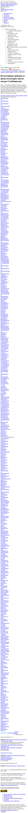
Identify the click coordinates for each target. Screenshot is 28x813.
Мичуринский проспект (4, 247)
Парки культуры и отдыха (14, 54)
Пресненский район (4, 500)
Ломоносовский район (5, 476)
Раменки (4, 336)
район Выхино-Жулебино (5, 533)
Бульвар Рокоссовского (4, 145)
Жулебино (4, 184)
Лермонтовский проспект (5, 223)
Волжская (4, 161)
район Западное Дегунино (4, 543)
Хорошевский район (4, 724)
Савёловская (5, 342)
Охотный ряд (5, 288)
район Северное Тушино (5, 640)
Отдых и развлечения (9, 18)
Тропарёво (5, 378)
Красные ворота (4, 206)
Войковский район (4, 458)
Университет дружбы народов (5, 401)
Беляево (5, 129)
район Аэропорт (5, 503)
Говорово (4, 170)
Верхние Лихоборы (4, 152)
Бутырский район (3, 455)
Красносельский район (5, 474)
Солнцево (4, 355)
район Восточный (4, 530)
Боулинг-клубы (12, 35)
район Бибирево (4, 507)
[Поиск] (15, 1)
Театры (10, 60)
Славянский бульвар (4, 349)
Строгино (4, 362)
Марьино (4, 237)
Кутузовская (5, 218)
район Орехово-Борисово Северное (5, 603)
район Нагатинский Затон (4, 590)
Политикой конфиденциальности (9, 810)
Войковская (4, 157)
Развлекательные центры (14, 57)
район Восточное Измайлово (4, 527)
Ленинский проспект (4, 220)
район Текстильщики (4, 657)
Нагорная (4, 253)
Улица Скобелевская (5, 396)
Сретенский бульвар (4, 358)
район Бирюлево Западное (5, 513)
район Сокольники (5, 648)
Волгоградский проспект (4, 159)
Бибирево (4, 130)
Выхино (5, 169)
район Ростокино (4, 630)
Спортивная (4, 356)
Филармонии (11, 63)
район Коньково (4, 554)
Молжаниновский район (5, 487)
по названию (11, 733)
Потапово (4, 318)
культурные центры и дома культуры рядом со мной (14, 95)
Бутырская (4, 149)
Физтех (5, 402)
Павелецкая (4, 289)
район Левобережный (4, 568)
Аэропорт (4, 115)
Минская (5, 244)
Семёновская (5, 346)
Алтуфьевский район (4, 444)
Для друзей (6, 16)
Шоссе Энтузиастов (5, 424)
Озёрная (3, 277)
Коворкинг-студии (13, 44)
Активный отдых (8, 13)
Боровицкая (4, 138)
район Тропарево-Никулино (4, 662)
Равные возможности (6, 759)
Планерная (4, 308)
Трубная (3, 379)
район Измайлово (4, 550)
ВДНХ (3, 150)
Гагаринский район (4, 460)
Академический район (5, 439)
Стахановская (5, 360)
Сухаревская (5, 364)
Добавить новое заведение (7, 5)
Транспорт (6, 22)
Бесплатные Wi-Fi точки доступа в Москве (14, 794)
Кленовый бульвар (4, 192)
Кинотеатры (11, 42)
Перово (5, 297)
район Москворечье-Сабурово (4, 586)
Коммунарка (5, 196)
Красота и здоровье (8, 17)
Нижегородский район (5, 492)
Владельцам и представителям (11, 801)
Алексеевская (5, 109)
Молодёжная (5, 249)
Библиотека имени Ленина (4, 133)
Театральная (4, 370)
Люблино (5, 232)
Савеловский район (5, 713)
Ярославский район (4, 730)
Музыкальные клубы (13, 50)
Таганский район (3, 716)
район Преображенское (5, 623)
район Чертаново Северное (4, 686)
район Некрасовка (5, 592)
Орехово (4, 287)
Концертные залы (12, 45)
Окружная (4, 279)
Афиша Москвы (8, 795)
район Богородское (5, 515)
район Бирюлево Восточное (5, 510)
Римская (5, 340)
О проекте (6, 799)
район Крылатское (4, 563)
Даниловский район (4, 466)
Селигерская (5, 344)
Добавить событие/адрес (10, 2)
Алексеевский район (4, 442)
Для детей (6, 14)
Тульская (4, 380)
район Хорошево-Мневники (4, 677)
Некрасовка (4, 257)
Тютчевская (4, 389)
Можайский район (4, 484)
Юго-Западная (4, 431)
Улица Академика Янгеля (3, 393)
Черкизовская (5, 413)
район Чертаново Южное (3, 694)
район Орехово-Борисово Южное (5, 607)
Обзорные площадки (13, 53)
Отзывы (11, 9)
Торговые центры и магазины (15, 62)
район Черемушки (4, 683)
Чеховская (4, 415)
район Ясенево (3, 709)
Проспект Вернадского (5, 325)
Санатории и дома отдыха (14, 59)
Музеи (9, 48)
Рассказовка (4, 338)
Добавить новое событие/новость (9, 4)
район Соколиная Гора (5, 646)
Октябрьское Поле (4, 283)
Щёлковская (5, 426)
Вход (2, 2)
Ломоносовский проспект (5, 227)
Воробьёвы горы (4, 164)
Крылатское (4, 213)
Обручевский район (4, 495)
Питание (6, 20)
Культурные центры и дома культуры (17, 47)
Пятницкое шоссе (3, 334)
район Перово (4, 613)
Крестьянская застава (4, 208)
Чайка (15, 733)
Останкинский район (4, 498)
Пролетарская (5, 323)
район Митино (3, 582)
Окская (3, 280)
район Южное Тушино (4, 705)
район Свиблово (4, 634)
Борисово (4, 137)
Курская (5, 217)
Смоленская (4, 351)
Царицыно (4, 409)
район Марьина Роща (4, 575)
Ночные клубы (12, 51)
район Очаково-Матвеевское (5, 611)
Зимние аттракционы (13, 39)
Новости (7, 9)
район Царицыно (4, 680)
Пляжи (10, 56)
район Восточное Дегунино (4, 523)
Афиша (2, 9)
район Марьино (4, 577)
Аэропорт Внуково (4, 117)
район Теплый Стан (5, 659)
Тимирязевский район (5, 721)
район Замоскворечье (4, 540)
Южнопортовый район (5, 727)
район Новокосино (5, 600)
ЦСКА (4, 411)
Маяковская (4, 238)
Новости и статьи (8, 797)
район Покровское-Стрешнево (4, 619)
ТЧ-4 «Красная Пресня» (4, 386)
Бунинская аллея (4, 147)
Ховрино (5, 406)
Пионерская (4, 307)
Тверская (4, 368)
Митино (3, 245)
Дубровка (5, 182)
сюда (21, 775)
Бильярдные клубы (13, 33)
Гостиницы (11, 38)
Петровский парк (4, 300)
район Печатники (4, 616)
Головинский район (4, 463)
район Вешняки (4, 519)
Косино (3, 200)
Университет (5, 398)
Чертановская (5, 414)
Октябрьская (5, 281)
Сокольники (5, 354)
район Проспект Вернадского (5, 626)
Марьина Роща (4, 235)
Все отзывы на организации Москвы (13, 798)
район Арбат (5, 502)
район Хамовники (5, 672)
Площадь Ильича (3, 310)
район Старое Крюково (5, 652)
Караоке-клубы (12, 41)
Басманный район (3, 450)
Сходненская (5, 366)
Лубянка (4, 229)
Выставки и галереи (13, 36)
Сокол (3, 352)
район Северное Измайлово (5, 637)
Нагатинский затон (4, 251)
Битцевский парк (4, 135)
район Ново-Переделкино (5, 594)
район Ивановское (4, 547)
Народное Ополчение (4, 255)
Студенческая (5, 363)
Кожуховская (5, 194)
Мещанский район (4, 482)
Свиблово (4, 343)
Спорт (5, 21)
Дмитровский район (4, 468)
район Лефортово (4, 570)
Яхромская (4, 435)
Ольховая (4, 285)
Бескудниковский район (5, 452)
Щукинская (4, 427)
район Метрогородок (4, 580)
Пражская (4, 319)
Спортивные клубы (6, 756)
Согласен (3, 811)
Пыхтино (4, 332)
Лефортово (4, 225)
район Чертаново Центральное (5, 690)
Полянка (5, 316)
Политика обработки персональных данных (13, 784)
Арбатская (5, 114)
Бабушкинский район (4, 447)
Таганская (4, 367)
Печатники (4, 304)
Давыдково (4, 172)
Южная (3, 433)
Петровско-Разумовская (5, 302)
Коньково (5, 198)
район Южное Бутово (4, 700)
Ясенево (3, 434)
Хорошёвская (5, 407)
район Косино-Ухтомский (4, 559)
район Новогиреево (5, 597)
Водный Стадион (4, 155)
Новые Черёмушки (4, 275)
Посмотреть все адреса (6, 752)
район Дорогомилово (4, 538)
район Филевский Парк (3, 666)
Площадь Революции (4, 313)
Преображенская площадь (5, 321)
